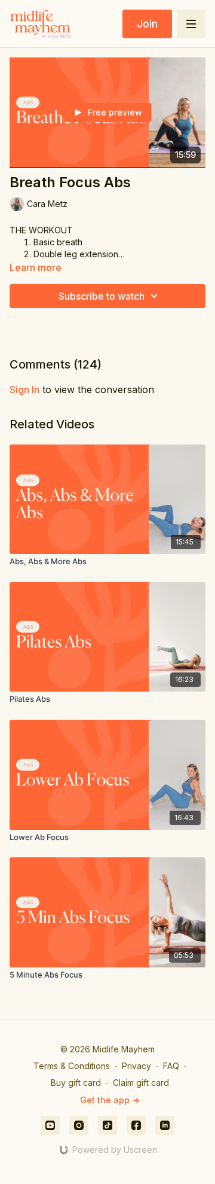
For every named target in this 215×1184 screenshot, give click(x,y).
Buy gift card (76, 1083)
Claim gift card (141, 1083)
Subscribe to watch (102, 296)
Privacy (136, 1066)
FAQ (171, 1066)
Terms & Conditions (71, 1066)
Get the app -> (110, 1100)
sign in (24, 389)
